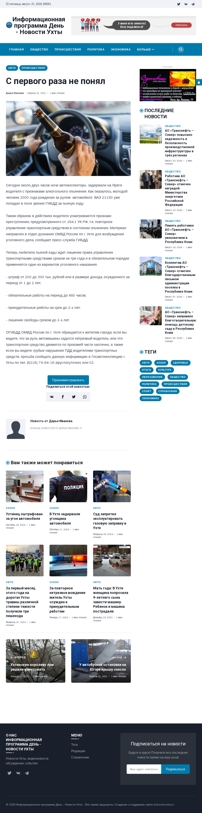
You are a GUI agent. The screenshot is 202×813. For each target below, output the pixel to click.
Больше (144, 49)
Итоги (146, 369)
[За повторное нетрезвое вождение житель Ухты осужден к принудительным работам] (68, 560)
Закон (10, 508)
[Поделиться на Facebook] (62, 397)
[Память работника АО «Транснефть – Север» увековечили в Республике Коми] (152, 235)
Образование (152, 376)
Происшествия (68, 49)
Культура (165, 369)
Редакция (78, 751)
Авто (12, 67)
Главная (16, 49)
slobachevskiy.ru (163, 804)
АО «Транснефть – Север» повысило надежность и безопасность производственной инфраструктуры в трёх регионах (179, 143)
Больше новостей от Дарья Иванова (55, 428)
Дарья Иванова (15, 93)
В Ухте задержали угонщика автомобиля (65, 518)
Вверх (187, 804)
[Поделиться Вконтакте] (51, 397)
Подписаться (175, 769)
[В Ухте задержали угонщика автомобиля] (68, 486)
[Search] (181, 49)
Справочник (167, 391)
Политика (96, 49)
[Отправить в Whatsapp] (84, 397)
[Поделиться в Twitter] (73, 397)
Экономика (121, 49)
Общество (39, 49)
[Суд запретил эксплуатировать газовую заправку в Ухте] (112, 486)
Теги (74, 745)
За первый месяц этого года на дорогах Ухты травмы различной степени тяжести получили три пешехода (22, 602)
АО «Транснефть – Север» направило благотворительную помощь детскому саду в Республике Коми (180, 322)
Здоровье (180, 362)
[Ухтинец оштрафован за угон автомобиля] (25, 486)
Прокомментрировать (68, 380)
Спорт (146, 391)
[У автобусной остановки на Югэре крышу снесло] (101, 661)
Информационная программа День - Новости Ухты (49, 804)
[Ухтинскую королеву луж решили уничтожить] (35, 661)
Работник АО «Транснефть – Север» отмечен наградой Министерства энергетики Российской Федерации (178, 190)
